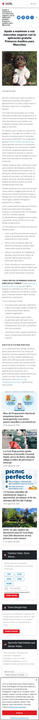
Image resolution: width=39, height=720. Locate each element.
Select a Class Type (9, 671)
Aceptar (19, 713)
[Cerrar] (36, 679)
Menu (34, 4)
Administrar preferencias (19, 718)
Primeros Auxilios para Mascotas (21, 142)
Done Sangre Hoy (17, 607)
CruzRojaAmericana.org (11, 382)
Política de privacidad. (17, 707)
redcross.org (21, 379)
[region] (19, 698)
